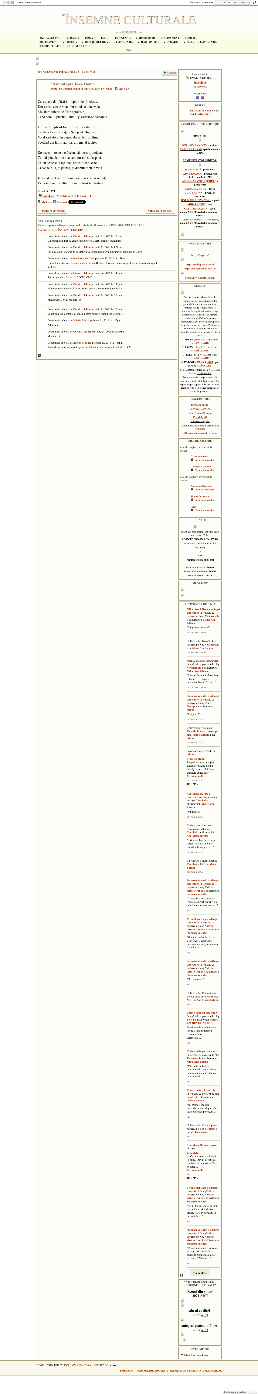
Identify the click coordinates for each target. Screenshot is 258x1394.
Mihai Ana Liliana (197, 609)
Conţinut (40, 355)
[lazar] (184, 512)
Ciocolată (201, 800)
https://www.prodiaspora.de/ (200, 268)
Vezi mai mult (195, 776)
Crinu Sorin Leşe (196, 919)
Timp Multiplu (200, 735)
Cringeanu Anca (199, 456)
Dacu (205, 641)
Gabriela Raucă (194, 567)
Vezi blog (123, 89)
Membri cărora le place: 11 (74, 196)
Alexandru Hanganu (201, 486)
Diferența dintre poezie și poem (200, 433)
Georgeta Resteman (201, 466)
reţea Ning (204, 114)
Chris (190, 825)
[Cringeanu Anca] (184, 462)
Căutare (254, 2)
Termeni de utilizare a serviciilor (195, 1370)
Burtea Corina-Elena (195, 571)
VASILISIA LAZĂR (191, 149)
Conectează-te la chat (235, 1392)
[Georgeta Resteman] (184, 472)
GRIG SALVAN (193, 193)
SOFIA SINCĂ (193, 169)
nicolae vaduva (195, 1100)
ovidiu (190, 710)
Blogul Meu (88, 72)
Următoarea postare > (160, 211)
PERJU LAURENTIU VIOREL (202, 1021)
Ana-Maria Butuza (197, 794)
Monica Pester (195, 575)
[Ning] (8, 2)
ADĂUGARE (201, 343)
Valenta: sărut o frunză (201, 888)
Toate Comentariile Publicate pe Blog (57, 72)
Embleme (126, 1370)
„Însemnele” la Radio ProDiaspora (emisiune (200, 427)
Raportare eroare (151, 1370)
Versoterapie (212, 616)
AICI (204, 339)
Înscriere (195, 2)
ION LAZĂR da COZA (195, 145)
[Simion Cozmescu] (184, 502)
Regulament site (199, 405)
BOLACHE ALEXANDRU (196, 200)
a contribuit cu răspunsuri (201, 795)
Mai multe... (200, 1273)
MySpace (47, 202)
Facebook (62, 202)
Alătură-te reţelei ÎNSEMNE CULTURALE (62, 230)
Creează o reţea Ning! (29, 2)
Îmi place (48, 196)
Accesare (202, 86)
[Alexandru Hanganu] (184, 491)
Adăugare (171, 72)
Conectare (207, 2)
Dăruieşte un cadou (204, 460)
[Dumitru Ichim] (43, 92)
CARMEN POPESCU (193, 219)
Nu (188, 1000)
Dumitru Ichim (71, 88)
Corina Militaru (82, 331)
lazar (193, 506)
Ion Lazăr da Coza (83, 258)
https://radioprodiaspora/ (200, 264)
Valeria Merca (81, 320)
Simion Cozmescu (200, 496)
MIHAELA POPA (195, 189)
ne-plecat (192, 1097)
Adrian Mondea (82, 343)
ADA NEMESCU (192, 174)
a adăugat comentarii (205, 661)
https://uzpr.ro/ (200, 255)
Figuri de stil (200, 417)
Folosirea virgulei (200, 421)
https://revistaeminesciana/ (200, 278)
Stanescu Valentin (197, 696)
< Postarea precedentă (52, 211)
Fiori (189, 1019)
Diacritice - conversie (200, 409)
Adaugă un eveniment (196, 1355)
